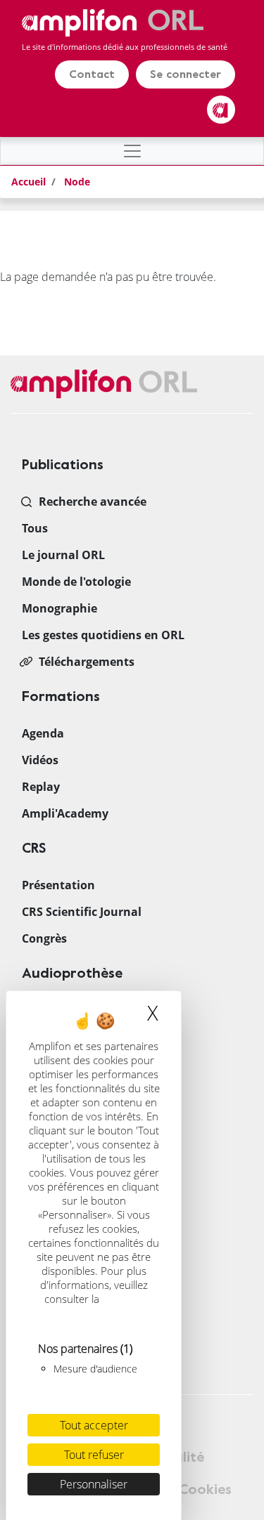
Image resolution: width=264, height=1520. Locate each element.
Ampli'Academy (65, 813)
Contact (92, 74)
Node (77, 181)
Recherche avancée (92, 501)
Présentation (58, 885)
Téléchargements (86, 661)
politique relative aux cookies (95, 1306)
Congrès (44, 938)
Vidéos (40, 760)
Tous (35, 528)
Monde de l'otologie (76, 581)
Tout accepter (94, 1425)
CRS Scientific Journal (82, 911)
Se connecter (185, 74)
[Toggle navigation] (132, 151)
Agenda (43, 733)
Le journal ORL (63, 555)
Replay (41, 786)
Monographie (59, 608)
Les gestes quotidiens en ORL (103, 635)
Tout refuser (94, 1454)
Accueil (28, 181)
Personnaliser (93, 1484)
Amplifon (221, 109)
